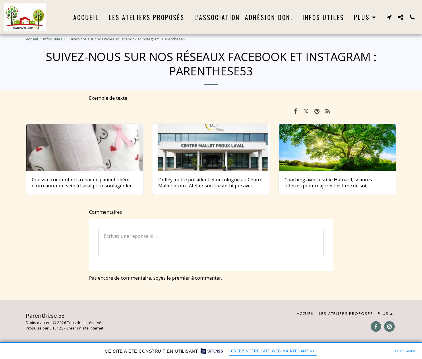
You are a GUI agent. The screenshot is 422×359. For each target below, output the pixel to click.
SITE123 (56, 328)
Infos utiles (52, 39)
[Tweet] (306, 111)
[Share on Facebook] (295, 111)
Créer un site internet (84, 328)
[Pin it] (316, 111)
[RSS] (327, 111)
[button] (389, 17)
